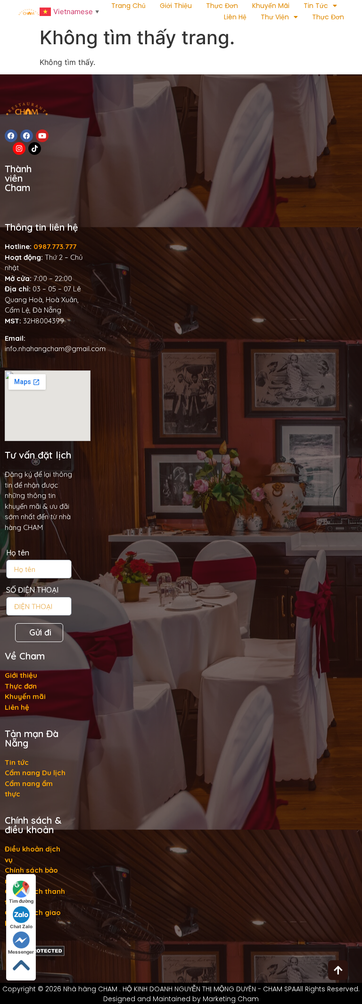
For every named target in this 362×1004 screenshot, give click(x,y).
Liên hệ (235, 17)
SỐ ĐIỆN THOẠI (32, 590)
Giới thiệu (176, 5)
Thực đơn (222, 5)
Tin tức (316, 5)
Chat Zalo (21, 926)
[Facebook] (11, 135)
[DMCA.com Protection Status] (36, 953)
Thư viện (275, 17)
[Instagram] (19, 148)
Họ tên (17, 553)
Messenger (21, 952)
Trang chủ (128, 5)
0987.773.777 (54, 246)
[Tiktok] (34, 148)
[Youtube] (42, 135)
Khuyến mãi (270, 5)
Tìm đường (21, 901)
